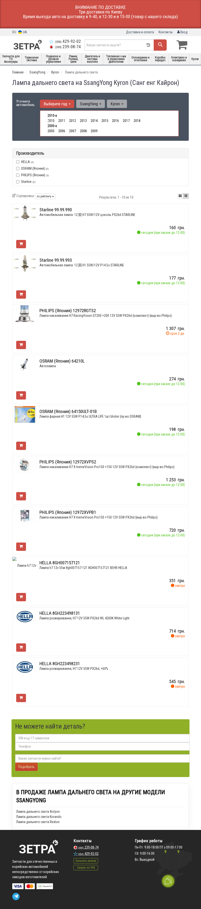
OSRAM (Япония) (35, 168)
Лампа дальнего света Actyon (38, 812)
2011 (61, 121)
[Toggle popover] (168, 881)
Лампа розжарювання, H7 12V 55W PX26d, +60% (73, 669)
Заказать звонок (85, 860)
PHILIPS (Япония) (35, 175)
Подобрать (26, 767)
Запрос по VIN (86, 867)
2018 (137, 121)
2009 (94, 131)
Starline (28, 182)
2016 (115, 121)
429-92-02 (68, 41)
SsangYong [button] (89, 103)
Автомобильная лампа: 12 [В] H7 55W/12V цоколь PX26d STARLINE (87, 215)
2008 (83, 131)
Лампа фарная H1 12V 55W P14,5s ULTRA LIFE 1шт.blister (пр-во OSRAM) (90, 416)
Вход (184, 32)
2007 (72, 131)
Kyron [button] (116, 103)
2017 (126, 121)
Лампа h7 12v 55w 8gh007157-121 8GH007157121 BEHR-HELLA (83, 568)
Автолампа (47, 366)
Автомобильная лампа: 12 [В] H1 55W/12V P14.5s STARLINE (81, 265)
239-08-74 (68, 46)
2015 (104, 121)
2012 (72, 121)
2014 (94, 121)
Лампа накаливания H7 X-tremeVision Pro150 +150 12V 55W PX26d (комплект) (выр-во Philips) (107, 467)
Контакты (166, 32)
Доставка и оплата (140, 32)
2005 (51, 131)
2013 (83, 121)
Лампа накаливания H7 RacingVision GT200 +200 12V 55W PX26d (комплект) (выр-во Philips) (105, 316)
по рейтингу (44, 196)
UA (24, 32)
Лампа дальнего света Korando (39, 817)
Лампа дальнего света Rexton (38, 822)
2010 (51, 121)
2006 (61, 131)
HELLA (27, 162)
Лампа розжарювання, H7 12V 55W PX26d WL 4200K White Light (84, 618)
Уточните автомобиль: (25, 103)
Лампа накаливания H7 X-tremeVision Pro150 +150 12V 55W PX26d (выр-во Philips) (98, 517)
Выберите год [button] (56, 103)
